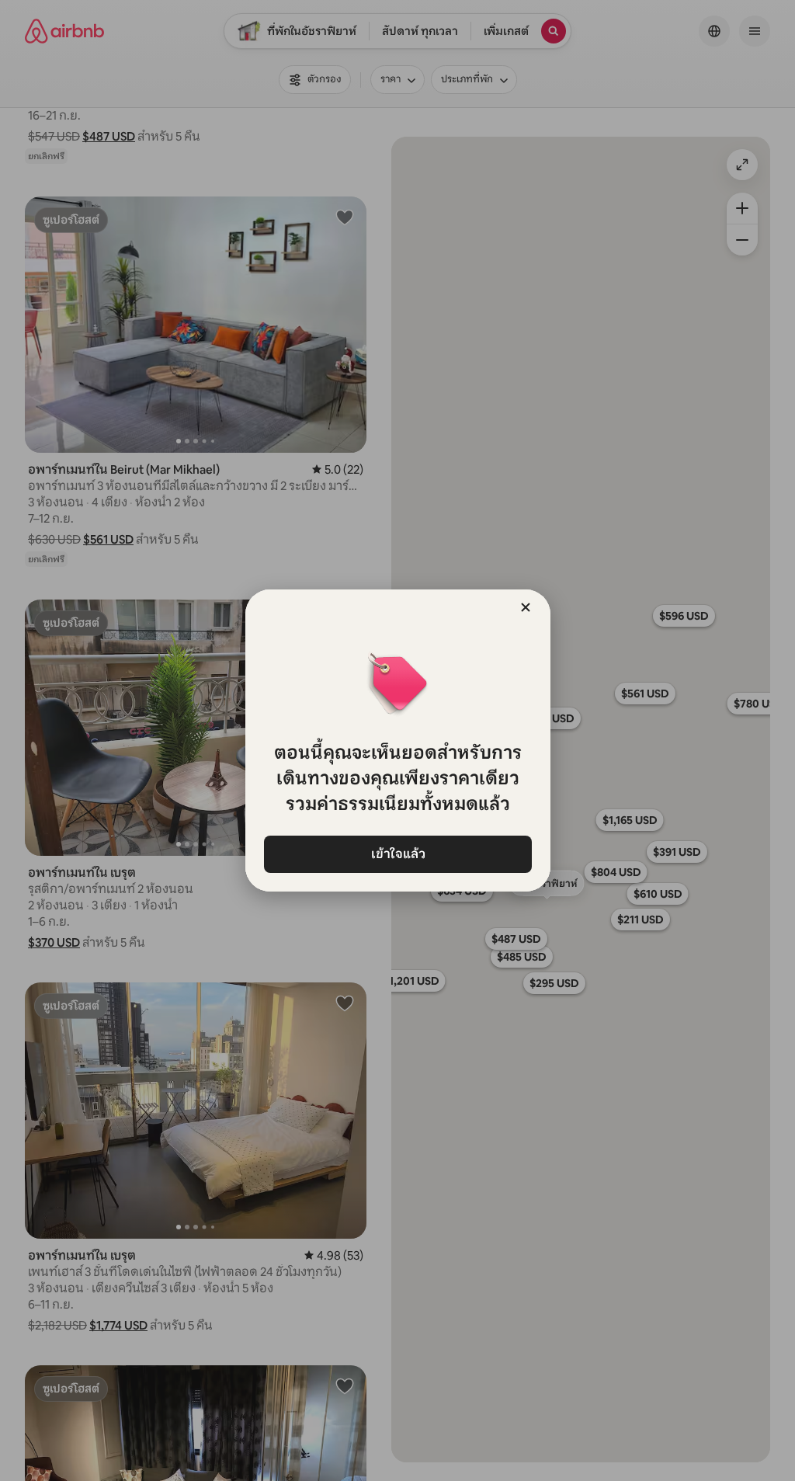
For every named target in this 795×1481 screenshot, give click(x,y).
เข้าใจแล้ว (397, 854)
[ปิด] (525, 607)
